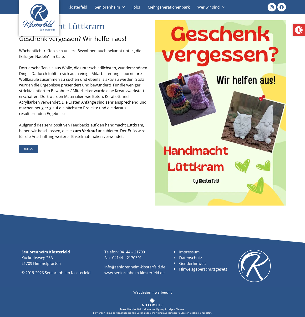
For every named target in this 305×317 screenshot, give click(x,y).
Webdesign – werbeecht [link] (152, 292)
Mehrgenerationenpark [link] (169, 7)
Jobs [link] (136, 7)
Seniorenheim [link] (107, 7)
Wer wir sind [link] (208, 7)
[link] (299, 30)
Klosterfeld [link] (77, 7)
